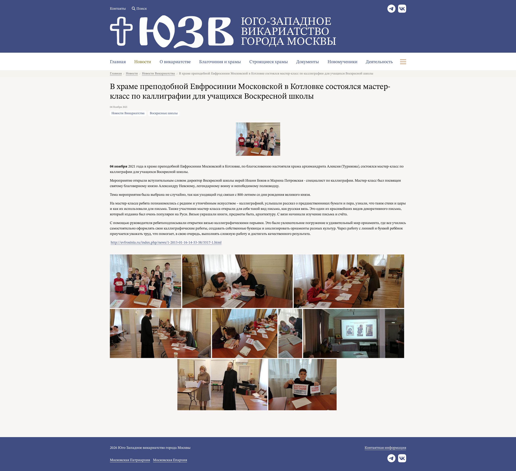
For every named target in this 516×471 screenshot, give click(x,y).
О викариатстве (175, 62)
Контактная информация (385, 448)
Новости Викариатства (158, 73)
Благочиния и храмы (220, 62)
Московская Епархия (170, 460)
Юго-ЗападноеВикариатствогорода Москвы (288, 32)
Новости (142, 62)
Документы (307, 62)
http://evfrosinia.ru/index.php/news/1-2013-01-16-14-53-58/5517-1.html (166, 242)
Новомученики (342, 62)
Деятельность (379, 62)
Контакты (118, 8)
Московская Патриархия (130, 460)
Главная (118, 62)
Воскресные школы (164, 113)
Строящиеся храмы (268, 62)
